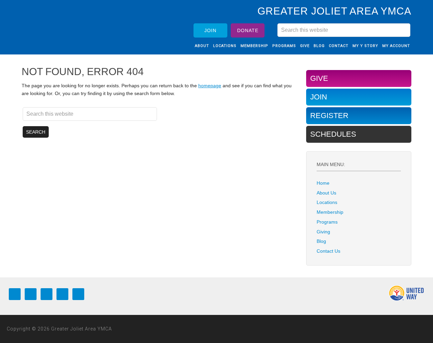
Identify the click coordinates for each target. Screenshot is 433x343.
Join (210, 30)
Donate (247, 30)
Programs (327, 222)
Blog (321, 241)
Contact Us (328, 251)
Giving (323, 231)
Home (323, 183)
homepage (209, 85)
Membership (330, 212)
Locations (327, 202)
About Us (326, 193)
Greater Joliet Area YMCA (66, 25)
